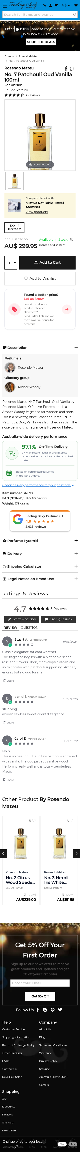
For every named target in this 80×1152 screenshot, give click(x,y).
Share (10, 680)
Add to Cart (49, 262)
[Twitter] (73, 69)
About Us (45, 1029)
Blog (42, 1037)
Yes (62, 1144)
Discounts (8, 1106)
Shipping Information (16, 1037)
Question (29, 628)
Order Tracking (12, 1053)
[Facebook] (67, 69)
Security (44, 1069)
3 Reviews (32, 95)
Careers (44, 1084)
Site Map (7, 1122)
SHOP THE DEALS (41, 42)
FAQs (5, 1061)
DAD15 (24, 29)
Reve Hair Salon (12, 1076)
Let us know (34, 299)
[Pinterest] (52, 1010)
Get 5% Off (40, 996)
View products (37, 212)
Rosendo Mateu (28, 56)
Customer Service (13, 1029)
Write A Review (24, 619)
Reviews (7, 1114)
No (73, 1144)
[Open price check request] (67, 309)
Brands (9, 56)
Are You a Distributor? (53, 1076)
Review (10, 628)
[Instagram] (45, 1010)
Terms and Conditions (53, 1045)
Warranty (45, 1053)
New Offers (9, 1130)
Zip (4, 1098)
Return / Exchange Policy (18, 1045)
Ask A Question (60, 619)
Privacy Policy (48, 1061)
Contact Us (9, 1069)
